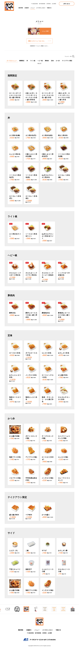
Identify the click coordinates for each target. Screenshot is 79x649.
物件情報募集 (42, 3)
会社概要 (54, 3)
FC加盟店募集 (34, 3)
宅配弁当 (49, 7)
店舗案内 (27, 7)
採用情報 (49, 3)
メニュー (32, 7)
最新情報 (21, 7)
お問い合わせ (66, 3)
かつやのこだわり (40, 7)
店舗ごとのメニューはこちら (36, 41)
